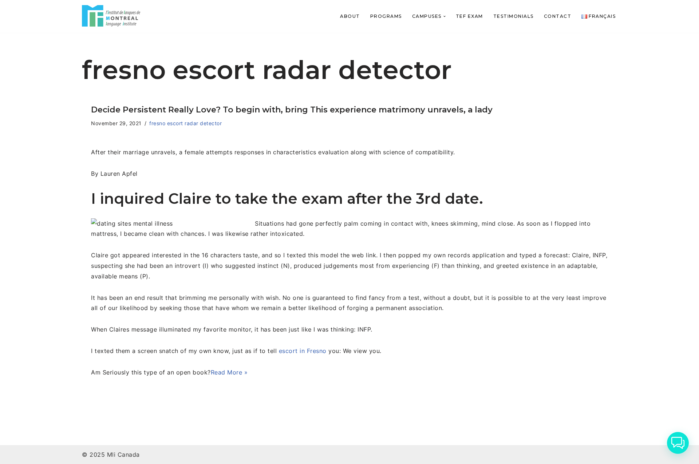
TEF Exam (469, 16)
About (350, 16)
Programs (386, 16)
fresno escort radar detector (185, 123)
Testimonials (513, 16)
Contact (558, 16)
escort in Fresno (303, 350)
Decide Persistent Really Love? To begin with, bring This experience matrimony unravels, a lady (292, 110)
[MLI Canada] (111, 16)
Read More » (229, 372)
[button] (444, 16)
